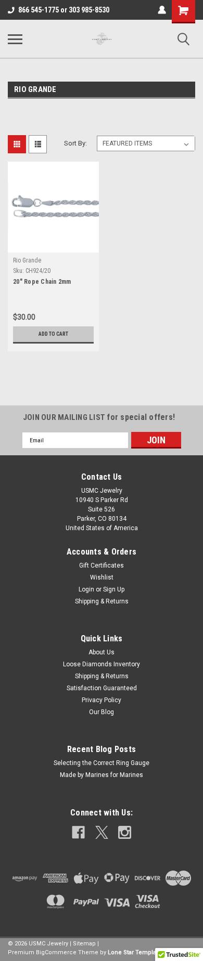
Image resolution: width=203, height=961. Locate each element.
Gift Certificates (101, 565)
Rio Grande (27, 260)
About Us (101, 652)
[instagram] (124, 832)
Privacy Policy (101, 700)
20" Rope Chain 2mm (42, 281)
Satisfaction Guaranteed (102, 688)
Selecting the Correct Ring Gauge (101, 763)
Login (86, 589)
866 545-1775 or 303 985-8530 (63, 10)
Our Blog (101, 712)
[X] (101, 832)
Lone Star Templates (136, 952)
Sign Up (113, 589)
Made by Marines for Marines (101, 775)
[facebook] (78, 832)
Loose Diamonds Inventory (101, 664)
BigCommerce (56, 952)
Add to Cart (53, 334)
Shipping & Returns (102, 601)
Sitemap (84, 943)
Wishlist (101, 577)
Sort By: (75, 143)
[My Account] (162, 10)
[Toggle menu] (15, 39)
